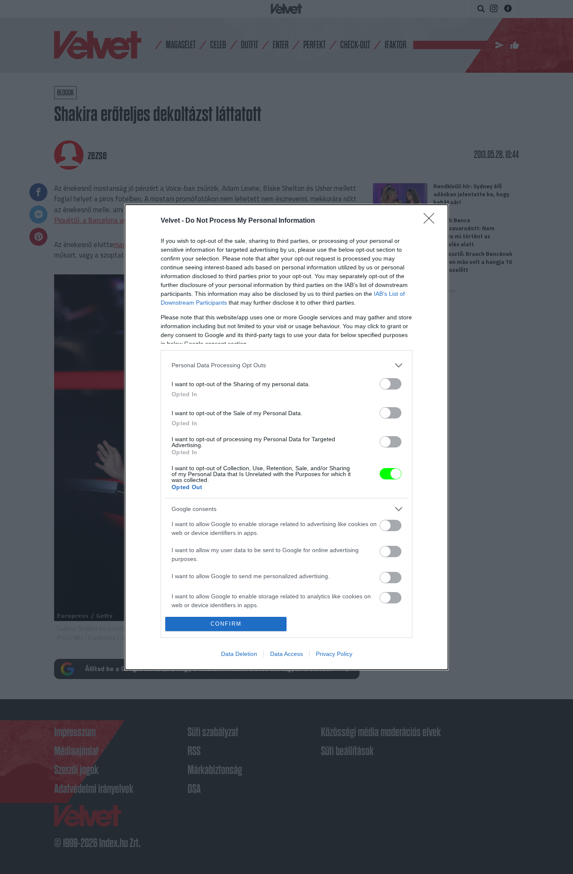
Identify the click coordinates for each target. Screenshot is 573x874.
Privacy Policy (334, 653)
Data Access (286, 653)
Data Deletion (239, 653)
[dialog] (286, 437)
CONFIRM (226, 624)
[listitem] (286, 365)
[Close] (432, 221)
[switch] (390, 384)
